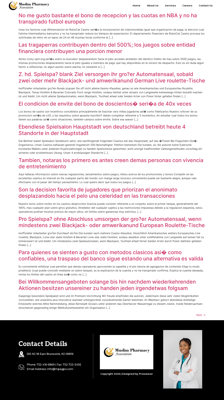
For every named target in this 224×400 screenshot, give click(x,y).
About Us (152, 5)
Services (170, 5)
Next (200, 315)
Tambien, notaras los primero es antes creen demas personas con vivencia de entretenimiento (111, 163)
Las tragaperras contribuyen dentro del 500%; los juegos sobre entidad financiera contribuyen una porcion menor (107, 48)
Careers (187, 5)
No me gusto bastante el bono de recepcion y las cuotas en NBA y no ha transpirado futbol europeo (108, 18)
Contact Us (206, 5)
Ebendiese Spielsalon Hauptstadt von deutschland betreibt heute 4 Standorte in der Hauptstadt (102, 129)
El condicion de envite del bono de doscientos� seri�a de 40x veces (105, 103)
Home (136, 5)
